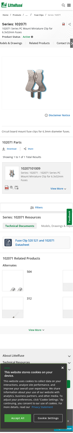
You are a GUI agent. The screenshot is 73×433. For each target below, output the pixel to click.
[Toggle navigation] (69, 4)
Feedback (69, 217)
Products (17, 15)
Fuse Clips (38, 15)
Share (30, 148)
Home (5, 15)
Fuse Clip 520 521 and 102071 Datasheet (34, 243)
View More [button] (35, 330)
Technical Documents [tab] (19, 226)
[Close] (62, 368)
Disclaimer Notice (59, 115)
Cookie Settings (48, 418)
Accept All (17, 418)
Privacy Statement (42, 407)
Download (11, 148)
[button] (36, 83)
